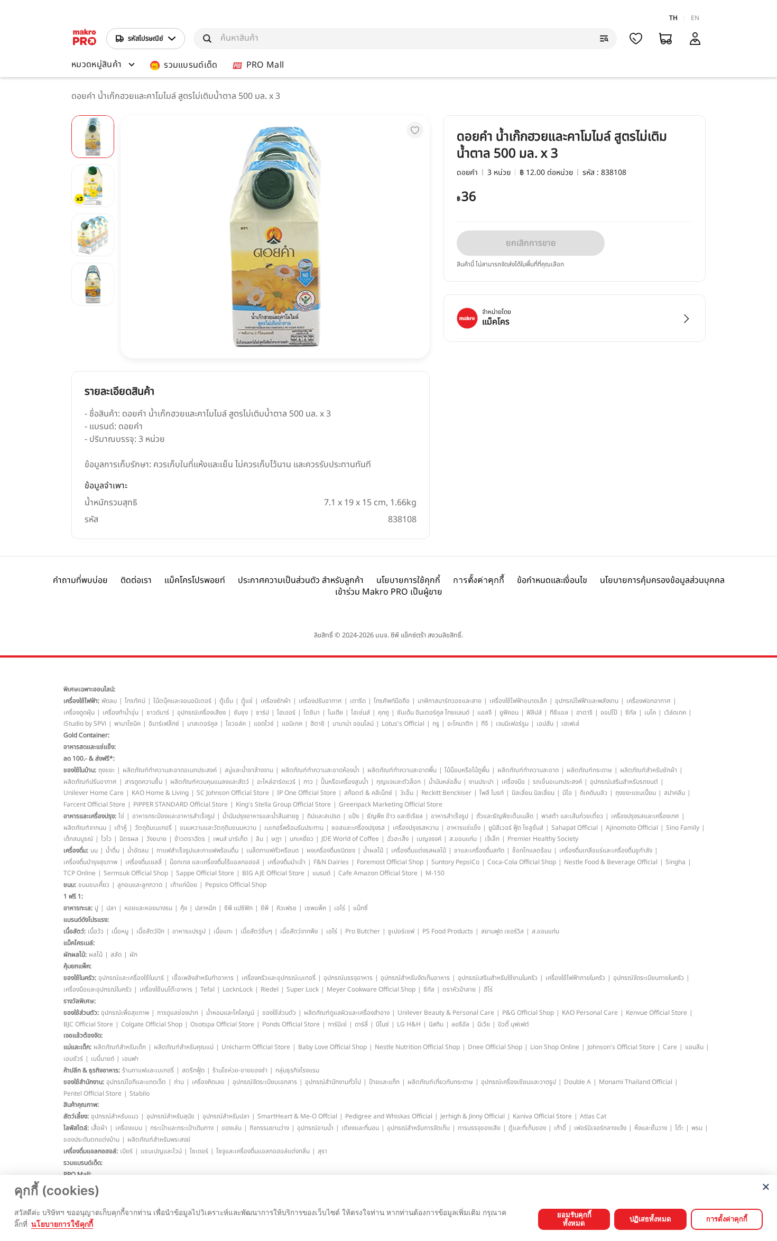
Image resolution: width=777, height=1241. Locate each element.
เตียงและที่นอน (360, 1128)
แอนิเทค (292, 723)
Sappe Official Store (205, 873)
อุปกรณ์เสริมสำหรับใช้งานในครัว (498, 978)
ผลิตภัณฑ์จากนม (84, 827)
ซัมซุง (241, 712)
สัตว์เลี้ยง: (76, 1116)
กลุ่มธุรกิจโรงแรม (297, 1070)
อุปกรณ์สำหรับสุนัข (170, 1116)
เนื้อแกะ (223, 931)
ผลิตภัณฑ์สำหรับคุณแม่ (184, 1047)
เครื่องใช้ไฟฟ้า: (81, 701)
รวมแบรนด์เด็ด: (83, 1163)
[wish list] (635, 38)
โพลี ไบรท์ (491, 793)
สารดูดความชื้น (143, 781)
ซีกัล (630, 712)
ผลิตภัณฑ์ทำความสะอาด (528, 770)
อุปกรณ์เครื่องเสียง (201, 712)
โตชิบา (311, 712)
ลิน (259, 839)
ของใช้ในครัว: (79, 978)
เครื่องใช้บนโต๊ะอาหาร (166, 989)
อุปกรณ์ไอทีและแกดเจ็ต (136, 1082)
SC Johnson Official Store (233, 793)
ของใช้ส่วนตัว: (81, 1012)
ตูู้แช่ (247, 701)
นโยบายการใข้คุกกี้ (62, 1223)
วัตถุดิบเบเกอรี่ (153, 827)
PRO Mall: (77, 1174)
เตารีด (358, 701)
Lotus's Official (403, 723)
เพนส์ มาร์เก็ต (230, 839)
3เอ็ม (406, 793)
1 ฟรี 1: (73, 896)
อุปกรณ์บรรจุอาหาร (348, 978)
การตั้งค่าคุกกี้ (478, 580)
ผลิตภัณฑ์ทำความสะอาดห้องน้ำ (320, 770)
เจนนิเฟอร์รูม (512, 723)
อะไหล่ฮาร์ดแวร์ (276, 781)
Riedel (270, 989)
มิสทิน (436, 1024)
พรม (696, 1128)
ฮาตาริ (584, 712)
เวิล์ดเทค (675, 712)
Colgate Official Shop (151, 1024)
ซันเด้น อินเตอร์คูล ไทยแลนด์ (433, 712)
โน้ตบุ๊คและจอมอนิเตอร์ (182, 701)
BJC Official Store (88, 1024)
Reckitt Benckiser (446, 793)
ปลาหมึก (205, 908)
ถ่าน (179, 1082)
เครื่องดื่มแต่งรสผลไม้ (418, 850)
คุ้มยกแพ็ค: (77, 966)
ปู (96, 908)
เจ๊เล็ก (492, 839)
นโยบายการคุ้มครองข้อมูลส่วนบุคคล (662, 580)
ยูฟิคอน (509, 712)
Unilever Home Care (93, 793)
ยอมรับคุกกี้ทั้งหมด (574, 1218)
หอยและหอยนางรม (148, 908)
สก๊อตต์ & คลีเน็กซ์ (368, 793)
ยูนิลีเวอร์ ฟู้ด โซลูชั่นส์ (515, 827)
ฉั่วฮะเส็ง (398, 839)
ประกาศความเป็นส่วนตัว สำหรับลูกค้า (301, 580)
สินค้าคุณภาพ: (81, 1104)
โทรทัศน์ (135, 701)
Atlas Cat (593, 1116)
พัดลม (109, 701)
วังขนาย (156, 839)
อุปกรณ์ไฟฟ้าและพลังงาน (586, 701)
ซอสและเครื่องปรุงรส (358, 827)
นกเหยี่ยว (301, 839)
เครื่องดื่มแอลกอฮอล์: (90, 1151)
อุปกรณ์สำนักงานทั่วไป (333, 1082)
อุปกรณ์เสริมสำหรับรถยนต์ (624, 781)
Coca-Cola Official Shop (521, 862)
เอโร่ (339, 908)
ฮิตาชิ (317, 723)
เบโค (650, 712)
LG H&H (409, 1024)
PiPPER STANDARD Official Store (180, 804)
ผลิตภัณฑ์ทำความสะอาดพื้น (402, 770)
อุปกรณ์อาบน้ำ (315, 1128)
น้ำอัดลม (138, 850)
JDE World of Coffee (350, 839)
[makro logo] (84, 39)
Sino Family (682, 827)
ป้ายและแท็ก (384, 1082)
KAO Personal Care (590, 1012)
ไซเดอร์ (199, 1151)
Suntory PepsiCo (455, 862)
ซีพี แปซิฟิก (238, 908)
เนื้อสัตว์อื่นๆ (256, 931)
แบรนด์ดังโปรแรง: (86, 919)
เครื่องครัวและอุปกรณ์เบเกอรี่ (279, 978)
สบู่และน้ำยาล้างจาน (249, 770)
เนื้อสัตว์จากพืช (299, 931)
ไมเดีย (335, 712)
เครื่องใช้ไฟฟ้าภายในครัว (575, 978)
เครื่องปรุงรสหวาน (416, 827)
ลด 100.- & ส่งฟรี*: (89, 758)
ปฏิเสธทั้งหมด (650, 1219)
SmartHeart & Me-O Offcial (297, 1116)
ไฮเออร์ (286, 712)
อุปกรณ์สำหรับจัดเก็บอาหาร (415, 978)
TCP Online (79, 873)
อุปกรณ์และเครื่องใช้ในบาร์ (131, 978)
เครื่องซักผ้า (276, 701)
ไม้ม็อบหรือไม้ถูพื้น (467, 770)
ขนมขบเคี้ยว (93, 885)
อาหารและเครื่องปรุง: (89, 816)
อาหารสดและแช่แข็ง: (89, 747)
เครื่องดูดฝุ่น (79, 712)
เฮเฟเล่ (570, 723)
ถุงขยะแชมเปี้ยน (635, 793)
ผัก (133, 954)
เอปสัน (544, 723)
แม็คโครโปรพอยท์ (194, 580)
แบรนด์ (321, 873)
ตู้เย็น (226, 701)
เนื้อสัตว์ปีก (150, 931)
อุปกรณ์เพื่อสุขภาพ (125, 1012)
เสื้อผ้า (99, 1128)
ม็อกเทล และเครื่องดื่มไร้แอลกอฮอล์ (215, 862)
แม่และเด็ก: (77, 1047)
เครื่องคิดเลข (208, 1082)
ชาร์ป (262, 712)
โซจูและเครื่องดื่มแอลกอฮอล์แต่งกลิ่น (263, 1151)
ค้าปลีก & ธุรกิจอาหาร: (91, 1070)
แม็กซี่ (360, 908)
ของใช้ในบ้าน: (79, 770)
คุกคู (383, 712)
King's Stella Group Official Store (283, 804)
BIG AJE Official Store (273, 873)
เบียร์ (126, 1151)
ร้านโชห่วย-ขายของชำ (239, 1070)
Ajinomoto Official (632, 827)
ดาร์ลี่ (361, 1024)
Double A (577, 1082)
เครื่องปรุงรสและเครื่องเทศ (645, 816)
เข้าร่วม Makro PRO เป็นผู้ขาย (388, 592)
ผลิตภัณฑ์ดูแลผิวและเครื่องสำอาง (347, 1012)
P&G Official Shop (528, 1012)
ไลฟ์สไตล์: (76, 1128)
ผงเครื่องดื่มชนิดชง (331, 850)
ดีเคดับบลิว (593, 793)
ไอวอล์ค (236, 723)
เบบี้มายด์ (102, 1058)
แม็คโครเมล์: (79, 943)
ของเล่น (231, 1128)
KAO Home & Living (160, 793)
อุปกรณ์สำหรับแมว (114, 1116)
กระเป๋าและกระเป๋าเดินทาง (182, 1128)
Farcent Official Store (94, 804)
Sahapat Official (574, 827)
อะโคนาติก (460, 723)
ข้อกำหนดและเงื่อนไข (552, 580)
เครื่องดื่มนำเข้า (286, 862)
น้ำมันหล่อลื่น (445, 781)
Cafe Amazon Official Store (378, 873)
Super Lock (302, 989)
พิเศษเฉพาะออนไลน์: (89, 689)
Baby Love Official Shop (332, 1047)
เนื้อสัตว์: (74, 931)
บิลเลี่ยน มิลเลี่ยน (533, 793)
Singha (675, 862)
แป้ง (353, 816)
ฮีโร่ (488, 989)
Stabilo (140, 1093)
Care (670, 1047)
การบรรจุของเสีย (479, 1128)
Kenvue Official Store (656, 1012)
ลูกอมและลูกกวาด (139, 885)
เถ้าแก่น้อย (183, 885)
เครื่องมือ (513, 781)
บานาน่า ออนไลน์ (353, 723)
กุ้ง (183, 908)
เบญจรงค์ (429, 839)
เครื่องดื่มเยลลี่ (143, 862)
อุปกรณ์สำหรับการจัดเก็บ (418, 1128)
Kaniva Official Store (542, 1116)
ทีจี (484, 723)
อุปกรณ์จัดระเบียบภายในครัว (648, 978)
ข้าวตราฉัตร (189, 839)
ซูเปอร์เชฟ (401, 931)
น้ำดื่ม (112, 850)
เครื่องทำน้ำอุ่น (120, 712)
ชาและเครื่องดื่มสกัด (479, 850)
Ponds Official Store (291, 1024)
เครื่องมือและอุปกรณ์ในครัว (97, 989)
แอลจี (484, 712)
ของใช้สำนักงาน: (83, 1082)
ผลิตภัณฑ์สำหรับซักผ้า (648, 770)
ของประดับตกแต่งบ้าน (91, 1139)
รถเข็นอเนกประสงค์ (557, 781)
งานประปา (481, 781)
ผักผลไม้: (75, 954)
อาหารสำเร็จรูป (449, 816)
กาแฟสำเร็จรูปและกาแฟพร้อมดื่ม (197, 850)
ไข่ (121, 816)
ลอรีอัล (460, 1024)
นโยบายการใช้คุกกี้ (408, 580)
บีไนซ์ (382, 1024)
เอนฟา (130, 1058)
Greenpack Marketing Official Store (390, 804)
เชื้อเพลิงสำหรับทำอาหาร (203, 978)
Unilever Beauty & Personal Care (445, 1012)
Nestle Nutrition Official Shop (417, 1047)
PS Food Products (447, 931)
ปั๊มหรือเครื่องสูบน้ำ (344, 781)
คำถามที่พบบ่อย (80, 580)
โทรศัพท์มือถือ (392, 701)
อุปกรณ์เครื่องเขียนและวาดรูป (518, 1082)
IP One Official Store (306, 793)
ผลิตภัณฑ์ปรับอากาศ (90, 781)
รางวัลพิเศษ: (79, 1001)
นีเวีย (483, 1024)
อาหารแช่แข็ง (463, 827)
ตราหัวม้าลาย (459, 989)
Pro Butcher (362, 931)
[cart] (665, 38)
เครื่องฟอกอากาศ (648, 701)
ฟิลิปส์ (534, 712)
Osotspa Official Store (222, 1024)
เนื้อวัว (96, 931)
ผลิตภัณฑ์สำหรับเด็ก (120, 1047)
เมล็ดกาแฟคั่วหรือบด (272, 850)
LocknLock (238, 989)
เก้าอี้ (560, 1128)
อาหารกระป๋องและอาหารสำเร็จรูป (173, 816)
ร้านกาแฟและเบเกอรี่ (148, 1070)
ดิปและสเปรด (323, 816)
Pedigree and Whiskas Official (388, 1116)
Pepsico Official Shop (235, 885)
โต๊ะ (679, 1128)
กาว (308, 781)
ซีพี (265, 908)
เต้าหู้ (120, 827)
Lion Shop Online (554, 1047)
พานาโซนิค (127, 723)
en (695, 18)
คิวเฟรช (286, 908)
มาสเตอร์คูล (202, 723)
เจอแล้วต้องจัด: (83, 1035)
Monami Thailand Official (635, 1082)
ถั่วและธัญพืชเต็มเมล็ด (504, 816)
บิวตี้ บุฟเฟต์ (513, 1024)
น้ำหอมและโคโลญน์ (230, 1012)
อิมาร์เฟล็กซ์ (164, 723)
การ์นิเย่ (337, 1024)
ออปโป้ (608, 712)
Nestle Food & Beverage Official (611, 862)
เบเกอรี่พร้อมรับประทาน (293, 827)
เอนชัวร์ (73, 1058)
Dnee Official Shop (495, 1047)
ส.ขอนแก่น (463, 839)
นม (94, 850)
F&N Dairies (331, 862)
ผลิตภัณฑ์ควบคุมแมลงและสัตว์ (209, 781)
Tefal (207, 989)
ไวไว (106, 839)
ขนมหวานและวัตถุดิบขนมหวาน (218, 827)
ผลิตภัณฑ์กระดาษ (589, 770)
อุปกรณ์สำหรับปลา (225, 1116)
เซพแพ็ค (315, 908)
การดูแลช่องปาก (177, 1012)
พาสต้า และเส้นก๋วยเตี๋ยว (572, 816)
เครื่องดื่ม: (75, 850)
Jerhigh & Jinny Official (472, 1116)
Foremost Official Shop (390, 862)
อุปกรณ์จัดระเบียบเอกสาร (265, 1082)
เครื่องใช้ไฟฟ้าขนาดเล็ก (518, 701)
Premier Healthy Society (542, 839)
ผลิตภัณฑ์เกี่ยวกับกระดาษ (440, 1082)
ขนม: (69, 885)
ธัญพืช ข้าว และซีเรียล (395, 816)
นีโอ (567, 793)
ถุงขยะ (106, 770)
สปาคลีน (674, 793)
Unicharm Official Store (255, 1047)
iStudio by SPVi (84, 723)
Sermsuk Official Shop (136, 873)
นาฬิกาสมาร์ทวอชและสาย (450, 701)
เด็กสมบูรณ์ (78, 839)
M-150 (435, 873)
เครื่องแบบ (128, 1128)
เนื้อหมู (120, 931)
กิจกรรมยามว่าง (269, 1128)
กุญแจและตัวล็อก (398, 781)
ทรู (435, 723)
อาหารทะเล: (77, 908)
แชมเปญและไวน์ (161, 1151)
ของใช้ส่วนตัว (279, 1012)
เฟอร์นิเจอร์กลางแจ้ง (600, 1128)
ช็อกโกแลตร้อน (531, 850)
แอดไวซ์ (264, 723)
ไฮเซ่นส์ (360, 712)
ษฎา (276, 839)
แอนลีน (694, 1047)
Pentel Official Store (92, 1093)
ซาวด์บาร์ (157, 712)
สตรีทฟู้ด (193, 1070)
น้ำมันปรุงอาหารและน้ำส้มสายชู (261, 816)
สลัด (116, 954)
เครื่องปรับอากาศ (320, 701)
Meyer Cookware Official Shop (371, 989)
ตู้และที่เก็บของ (527, 1128)
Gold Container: (86, 735)
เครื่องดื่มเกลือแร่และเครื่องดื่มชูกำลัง (605, 850)
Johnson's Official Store (621, 1047)
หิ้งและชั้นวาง (650, 1128)
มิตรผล (128, 839)
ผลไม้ (96, 954)
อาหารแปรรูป (189, 931)
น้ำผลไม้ (373, 850)
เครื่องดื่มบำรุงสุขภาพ (90, 862)
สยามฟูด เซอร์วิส (502, 931)
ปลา (111, 908)
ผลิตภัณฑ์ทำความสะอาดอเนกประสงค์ (170, 770)
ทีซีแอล (559, 712)
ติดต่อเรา (136, 580)
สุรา (322, 1151)
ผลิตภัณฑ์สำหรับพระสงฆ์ (158, 1139)
